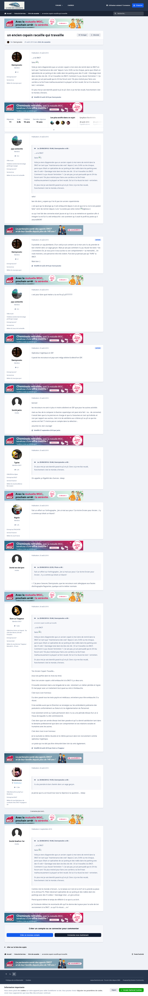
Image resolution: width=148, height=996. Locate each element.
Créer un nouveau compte (30, 935)
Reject (114, 990)
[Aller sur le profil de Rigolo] (17, 510)
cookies (23, 990)
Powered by (133, 980)
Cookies (28, 980)
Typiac (17, 462)
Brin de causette (44, 42)
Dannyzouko (17, 65)
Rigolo (17, 518)
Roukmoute (17, 780)
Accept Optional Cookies (132, 990)
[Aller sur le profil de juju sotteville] (52, 123)
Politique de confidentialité (14, 980)
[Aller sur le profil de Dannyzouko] (8, 42)
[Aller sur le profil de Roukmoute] (68, 123)
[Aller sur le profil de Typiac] (63, 123)
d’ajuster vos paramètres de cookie (89, 990)
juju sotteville (17, 149)
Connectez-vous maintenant (78, 935)
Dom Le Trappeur (17, 619)
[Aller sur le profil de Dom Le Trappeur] (17, 610)
